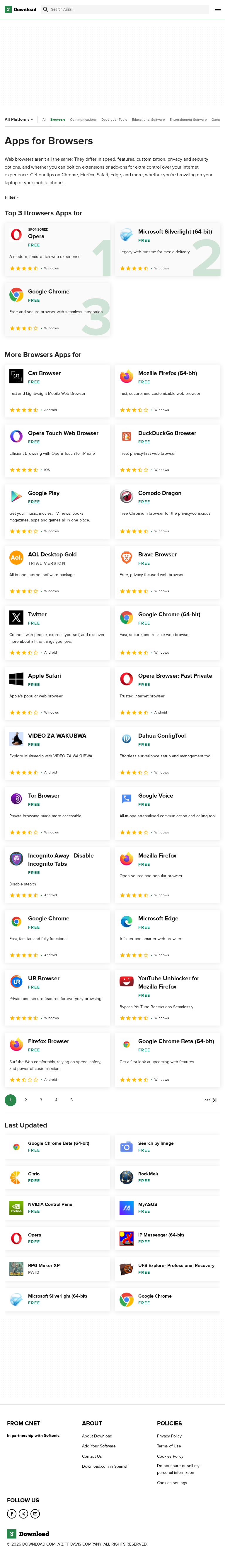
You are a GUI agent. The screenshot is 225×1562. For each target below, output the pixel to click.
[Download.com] (20, 9)
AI (44, 120)
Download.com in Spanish (105, 1466)
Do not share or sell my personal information (178, 1469)
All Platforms (17, 119)
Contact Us (92, 1456)
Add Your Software (99, 1446)
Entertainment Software (188, 120)
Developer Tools (114, 120)
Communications (83, 120)
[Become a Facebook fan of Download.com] (11, 1514)
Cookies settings (172, 1482)
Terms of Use (169, 1446)
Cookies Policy (170, 1456)
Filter (10, 197)
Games (217, 120)
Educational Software (148, 120)
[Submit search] (45, 9)
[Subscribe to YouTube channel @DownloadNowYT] (35, 1514)
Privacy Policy (169, 1436)
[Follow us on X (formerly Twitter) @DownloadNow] (23, 1514)
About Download (97, 1436)
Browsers (57, 120)
